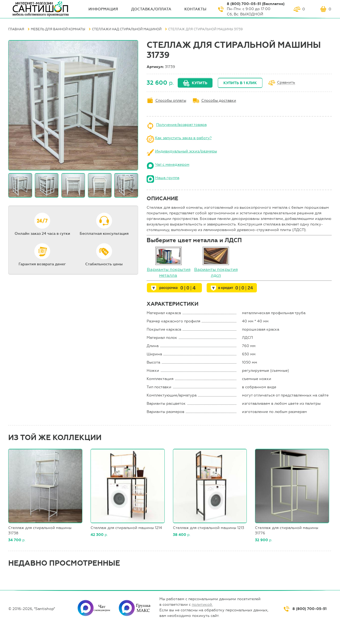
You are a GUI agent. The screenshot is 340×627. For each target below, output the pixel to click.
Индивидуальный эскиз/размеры (186, 151)
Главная (16, 29)
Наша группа (167, 178)
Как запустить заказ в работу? (183, 138)
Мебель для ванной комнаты (58, 29)
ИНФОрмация (103, 9)
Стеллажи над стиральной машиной (127, 29)
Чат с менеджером (172, 164)
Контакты (195, 9)
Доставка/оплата (151, 9)
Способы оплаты (170, 100)
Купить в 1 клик (240, 83)
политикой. (202, 604)
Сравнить (286, 83)
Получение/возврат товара (181, 124)
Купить (199, 83)
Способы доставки (218, 100)
